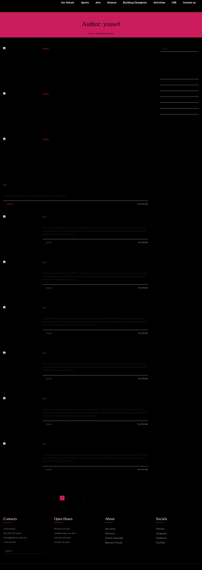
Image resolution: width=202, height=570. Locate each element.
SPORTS (49, 143)
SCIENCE (50, 52)
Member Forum (114, 542)
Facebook (161, 537)
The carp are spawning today (66, 357)
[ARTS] (20, 109)
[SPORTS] (20, 155)
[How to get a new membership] (20, 232)
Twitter (160, 528)
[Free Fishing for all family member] (20, 414)
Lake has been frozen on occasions (71, 266)
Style (162, 105)
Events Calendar (114, 537)
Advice (163, 76)
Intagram (161, 533)
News (163, 93)
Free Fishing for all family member (70, 402)
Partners (110, 533)
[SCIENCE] (20, 64)
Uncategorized (167, 117)
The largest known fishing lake (67, 448)
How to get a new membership (68, 221)
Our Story (110, 528)
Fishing (163, 87)
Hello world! (12, 189)
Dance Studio (166, 81)
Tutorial (163, 111)
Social (163, 99)
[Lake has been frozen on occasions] (20, 278)
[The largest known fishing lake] (20, 459)
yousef (9, 204)
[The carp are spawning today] (20, 368)
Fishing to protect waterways (66, 311)
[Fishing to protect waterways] (20, 323)
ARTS (47, 98)
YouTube (160, 542)
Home (91, 33)
